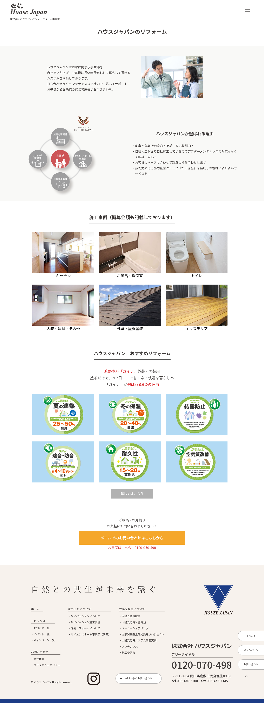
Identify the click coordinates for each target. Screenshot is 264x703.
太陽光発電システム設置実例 (139, 640)
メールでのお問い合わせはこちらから (132, 537)
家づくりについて (79, 609)
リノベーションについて (85, 616)
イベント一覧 (42, 634)
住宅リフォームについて (85, 628)
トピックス (38, 621)
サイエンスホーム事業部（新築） (91, 634)
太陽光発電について (132, 609)
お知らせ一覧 (42, 628)
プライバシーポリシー (47, 665)
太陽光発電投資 (131, 616)
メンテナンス (130, 646)
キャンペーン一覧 (44, 640)
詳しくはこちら (132, 493)
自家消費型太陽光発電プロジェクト (143, 634)
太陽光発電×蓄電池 (134, 622)
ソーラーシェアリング (135, 628)
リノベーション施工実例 (85, 622)
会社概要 (39, 659)
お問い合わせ (39, 652)
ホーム (35, 609)
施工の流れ (128, 652)
